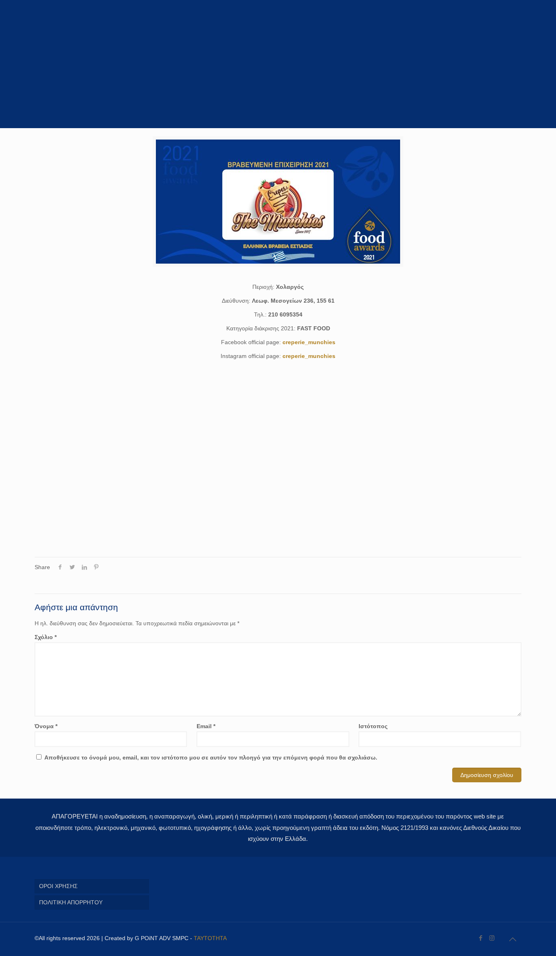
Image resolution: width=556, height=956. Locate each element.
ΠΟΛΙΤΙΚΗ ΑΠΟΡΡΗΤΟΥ (71, 902)
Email (206, 726)
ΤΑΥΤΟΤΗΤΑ (210, 938)
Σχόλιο (46, 637)
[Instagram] (492, 937)
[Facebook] (481, 937)
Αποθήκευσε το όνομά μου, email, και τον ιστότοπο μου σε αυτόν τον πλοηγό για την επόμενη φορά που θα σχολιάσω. (210, 757)
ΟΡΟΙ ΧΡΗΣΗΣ (58, 886)
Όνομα (46, 726)
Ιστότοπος (373, 726)
